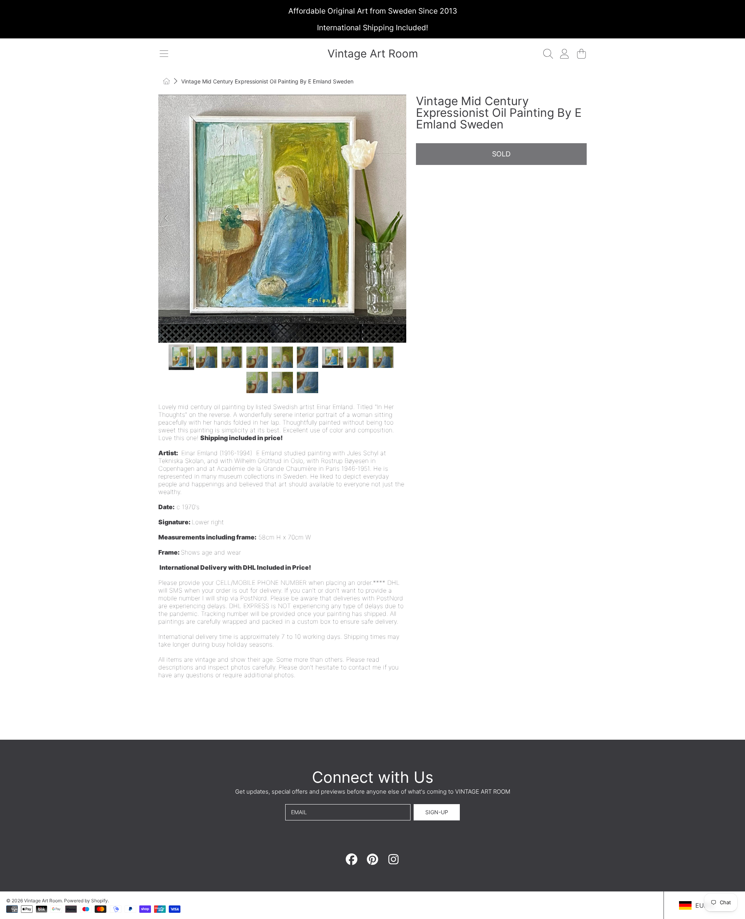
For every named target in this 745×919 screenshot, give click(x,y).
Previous (166, 218)
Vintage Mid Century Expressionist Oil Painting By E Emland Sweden (267, 81)
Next (398, 218)
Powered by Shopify (86, 900)
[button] (163, 53)
